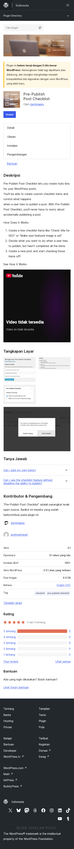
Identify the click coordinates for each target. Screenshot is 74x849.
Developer (9, 750)
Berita (7, 715)
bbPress (10, 780)
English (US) (64, 585)
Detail (10, 127)
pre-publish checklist (58, 593)
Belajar (7, 738)
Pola (41, 727)
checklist (40, 593)
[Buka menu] (68, 5)
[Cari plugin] (39, 27)
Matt (8, 774)
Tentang (8, 708)
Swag (44, 756)
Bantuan (12, 163)
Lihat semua (63, 661)
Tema (42, 715)
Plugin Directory (12, 15)
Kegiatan (44, 744)
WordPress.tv (13, 756)
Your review (10, 661)
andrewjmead (19, 534)
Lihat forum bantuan (16, 687)
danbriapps (37, 104)
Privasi (7, 727)
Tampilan (44, 708)
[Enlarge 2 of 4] (66, 361)
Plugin (42, 721)
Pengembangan (17, 154)
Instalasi (12, 145)
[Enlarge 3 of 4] (31, 389)
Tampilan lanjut (12, 603)
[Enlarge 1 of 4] (31, 361)
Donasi (45, 750)
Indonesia (18, 801)
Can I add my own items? (19, 470)
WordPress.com (15, 768)
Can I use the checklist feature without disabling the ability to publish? (27, 481)
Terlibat (43, 738)
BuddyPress (12, 786)
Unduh (10, 114)
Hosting (8, 721)
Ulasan (11, 136)
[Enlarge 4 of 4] (66, 411)
